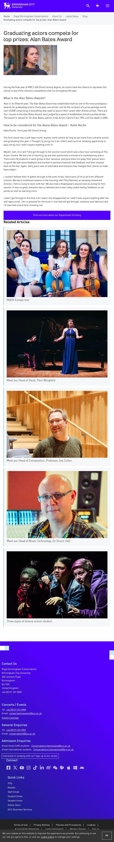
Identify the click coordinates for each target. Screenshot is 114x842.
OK (106, 835)
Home (7, 16)
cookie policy (47, 837)
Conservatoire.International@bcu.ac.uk (53, 750)
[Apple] (68, 767)
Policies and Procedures (68, 825)
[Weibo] (48, 767)
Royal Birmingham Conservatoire (31, 16)
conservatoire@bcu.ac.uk (22, 734)
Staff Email (13, 792)
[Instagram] (28, 767)
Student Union (15, 801)
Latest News (72, 16)
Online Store (14, 805)
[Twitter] (15, 767)
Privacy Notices (42, 825)
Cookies (91, 825)
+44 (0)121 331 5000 (12, 692)
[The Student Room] (62, 767)
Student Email (15, 796)
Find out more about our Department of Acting (57, 215)
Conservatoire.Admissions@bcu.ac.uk (50, 746)
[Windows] (75, 767)
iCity (10, 783)
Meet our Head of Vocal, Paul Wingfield (31, 380)
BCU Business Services (20, 810)
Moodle (11, 788)
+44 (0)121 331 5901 (16, 730)
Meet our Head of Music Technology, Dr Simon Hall (38, 541)
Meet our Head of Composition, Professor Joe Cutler (39, 460)
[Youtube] (22, 767)
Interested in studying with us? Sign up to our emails (30, 756)
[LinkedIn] (42, 767)
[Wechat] (55, 767)
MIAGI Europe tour (18, 300)
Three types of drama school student (29, 621)
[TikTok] (35, 767)
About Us (57, 16)
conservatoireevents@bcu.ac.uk (25, 713)
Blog (85, 16)
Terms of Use (21, 825)
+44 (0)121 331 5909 (16, 710)
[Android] (82, 767)
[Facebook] (8, 767)
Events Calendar (10, 718)
